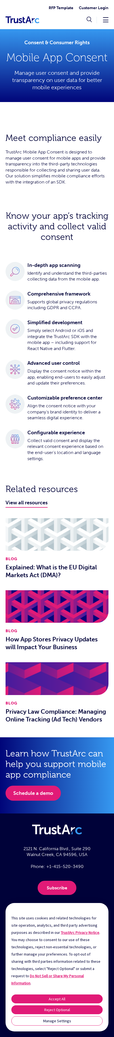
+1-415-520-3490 (65, 866)
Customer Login (93, 8)
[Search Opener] (89, 20)
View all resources (27, 503)
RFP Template (61, 8)
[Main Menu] (105, 20)
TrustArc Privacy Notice (80, 932)
